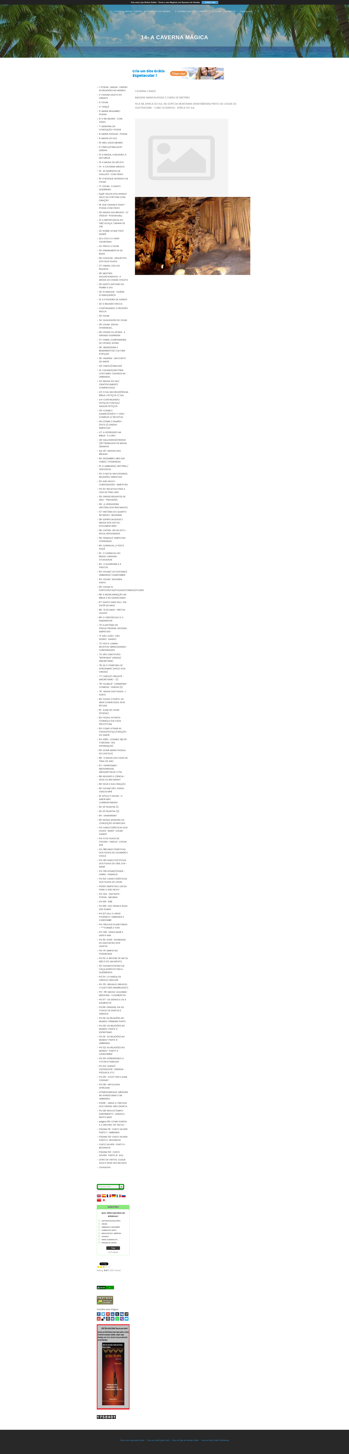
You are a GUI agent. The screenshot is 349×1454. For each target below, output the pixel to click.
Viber (122, 1319)
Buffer (108, 1319)
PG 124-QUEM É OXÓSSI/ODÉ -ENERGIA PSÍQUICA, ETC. (111, 1069)
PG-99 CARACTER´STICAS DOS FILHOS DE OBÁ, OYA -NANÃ (113, 863)
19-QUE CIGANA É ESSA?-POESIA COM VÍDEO (112, 206)
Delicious (103, 1319)
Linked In (113, 1314)
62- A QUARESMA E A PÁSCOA (110, 566)
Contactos (104, 1167)
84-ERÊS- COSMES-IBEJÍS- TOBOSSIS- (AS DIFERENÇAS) (113, 742)
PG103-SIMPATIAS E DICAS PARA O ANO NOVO (113, 888)
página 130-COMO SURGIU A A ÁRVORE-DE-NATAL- (113, 1123)
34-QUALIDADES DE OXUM (113, 320)
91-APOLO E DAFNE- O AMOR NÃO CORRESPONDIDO (110, 799)
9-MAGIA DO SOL (108, 138)
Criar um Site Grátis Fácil (158, 1440)
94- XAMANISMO (108, 815)
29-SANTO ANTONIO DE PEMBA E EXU (111, 286)
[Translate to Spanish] (104, 1195)
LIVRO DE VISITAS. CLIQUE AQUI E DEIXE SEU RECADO (113, 1161)
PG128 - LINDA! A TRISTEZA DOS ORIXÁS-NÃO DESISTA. (113, 1104)
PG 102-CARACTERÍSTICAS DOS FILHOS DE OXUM (113, 880)
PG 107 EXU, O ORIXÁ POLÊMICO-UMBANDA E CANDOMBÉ (111, 917)
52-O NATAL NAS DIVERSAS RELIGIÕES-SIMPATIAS (113, 475)
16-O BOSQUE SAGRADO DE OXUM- (113, 180)
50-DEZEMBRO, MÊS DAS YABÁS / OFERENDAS (112, 460)
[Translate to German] (114, 1195)
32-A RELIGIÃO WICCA (110, 303)
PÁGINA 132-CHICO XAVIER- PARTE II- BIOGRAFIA (113, 1138)
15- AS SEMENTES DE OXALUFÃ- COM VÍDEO (111, 172)
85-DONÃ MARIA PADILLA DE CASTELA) (112, 752)
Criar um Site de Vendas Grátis (185, 1440)
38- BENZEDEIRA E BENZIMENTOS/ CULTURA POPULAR (112, 351)
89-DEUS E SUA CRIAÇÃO (112, 784)
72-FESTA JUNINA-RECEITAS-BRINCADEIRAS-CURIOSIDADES (113, 647)
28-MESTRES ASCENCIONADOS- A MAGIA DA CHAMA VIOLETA (113, 276)
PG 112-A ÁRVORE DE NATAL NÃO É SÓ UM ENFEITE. (113, 960)
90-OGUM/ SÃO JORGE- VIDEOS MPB (112, 790)
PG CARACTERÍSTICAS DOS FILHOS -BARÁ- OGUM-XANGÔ (113, 831)
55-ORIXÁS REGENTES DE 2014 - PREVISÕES (112, 498)
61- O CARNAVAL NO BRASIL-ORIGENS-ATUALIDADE (109, 556)
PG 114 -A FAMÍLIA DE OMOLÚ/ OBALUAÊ (110, 978)
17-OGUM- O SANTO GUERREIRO (110, 188)
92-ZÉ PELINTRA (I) (109, 806)
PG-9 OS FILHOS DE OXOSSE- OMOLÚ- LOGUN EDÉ (113, 842)
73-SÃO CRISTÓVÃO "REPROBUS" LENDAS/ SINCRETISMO (110, 658)
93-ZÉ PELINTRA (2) (109, 811)
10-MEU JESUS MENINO (111, 142)
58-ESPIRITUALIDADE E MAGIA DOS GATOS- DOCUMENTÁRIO (111, 523)
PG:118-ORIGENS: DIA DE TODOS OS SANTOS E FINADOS (111, 1010)
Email (126, 1319)
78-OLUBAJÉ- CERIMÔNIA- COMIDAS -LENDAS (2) (113, 685)
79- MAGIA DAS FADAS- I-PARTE (113, 693)
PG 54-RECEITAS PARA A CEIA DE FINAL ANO (112, 490)
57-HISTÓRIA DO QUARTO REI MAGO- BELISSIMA (113, 513)
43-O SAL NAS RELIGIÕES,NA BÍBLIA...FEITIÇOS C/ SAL (113, 393)
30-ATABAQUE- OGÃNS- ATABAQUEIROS (112, 293)
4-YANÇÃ (104, 106)
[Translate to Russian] (123, 1195)
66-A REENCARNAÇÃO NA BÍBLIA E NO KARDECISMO (112, 596)
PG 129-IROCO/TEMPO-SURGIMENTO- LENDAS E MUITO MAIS (112, 1114)
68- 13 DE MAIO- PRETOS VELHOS (112, 611)
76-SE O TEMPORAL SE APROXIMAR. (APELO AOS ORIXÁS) (112, 668)
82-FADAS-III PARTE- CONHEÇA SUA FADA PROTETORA (110, 721)
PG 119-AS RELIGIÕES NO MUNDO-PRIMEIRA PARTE (112, 1020)
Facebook (99, 1314)
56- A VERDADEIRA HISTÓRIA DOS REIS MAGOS (113, 506)
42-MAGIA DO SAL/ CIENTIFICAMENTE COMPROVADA (109, 384)
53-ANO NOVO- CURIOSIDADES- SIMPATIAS (113, 483)
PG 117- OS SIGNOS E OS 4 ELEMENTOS (112, 1001)
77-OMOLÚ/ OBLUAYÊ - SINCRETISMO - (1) (111, 678)
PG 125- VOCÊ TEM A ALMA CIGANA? (113, 1078)
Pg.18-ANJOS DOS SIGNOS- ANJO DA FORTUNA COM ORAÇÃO (113, 197)
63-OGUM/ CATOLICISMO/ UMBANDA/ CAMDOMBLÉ (113, 573)
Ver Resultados (113, 1252)
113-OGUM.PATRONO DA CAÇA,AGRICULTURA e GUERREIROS (111, 969)
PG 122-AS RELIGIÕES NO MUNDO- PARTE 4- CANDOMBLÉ (112, 1051)
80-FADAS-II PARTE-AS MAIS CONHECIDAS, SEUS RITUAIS (112, 702)
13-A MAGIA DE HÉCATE (111, 162)
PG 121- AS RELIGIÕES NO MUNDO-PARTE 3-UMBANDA (112, 1040)
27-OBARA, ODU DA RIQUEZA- (109, 267)
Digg (122, 1314)
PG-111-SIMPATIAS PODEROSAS (108, 952)
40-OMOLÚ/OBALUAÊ (110, 365)
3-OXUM (103, 102)
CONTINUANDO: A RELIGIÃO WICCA (113, 310)
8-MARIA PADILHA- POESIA (113, 134)
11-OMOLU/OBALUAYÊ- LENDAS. (111, 148)
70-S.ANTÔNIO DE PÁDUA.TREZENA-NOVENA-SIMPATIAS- (113, 628)
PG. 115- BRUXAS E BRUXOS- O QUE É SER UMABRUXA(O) (113, 986)
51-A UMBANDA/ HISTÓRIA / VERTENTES (113, 468)
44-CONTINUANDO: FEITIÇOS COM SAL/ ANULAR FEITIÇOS (109, 403)
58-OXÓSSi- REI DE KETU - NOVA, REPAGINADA (113, 532)
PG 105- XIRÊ (105, 901)
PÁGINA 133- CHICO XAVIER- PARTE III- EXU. (111, 1153)
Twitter (103, 1314)
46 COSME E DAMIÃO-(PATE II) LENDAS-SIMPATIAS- (111, 425)
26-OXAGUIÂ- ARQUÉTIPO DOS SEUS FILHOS (113, 260)
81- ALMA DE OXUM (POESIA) (109, 711)
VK (113, 1319)
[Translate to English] (99, 1195)
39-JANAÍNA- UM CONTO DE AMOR (112, 360)
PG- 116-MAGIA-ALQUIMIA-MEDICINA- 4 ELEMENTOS (113, 993)
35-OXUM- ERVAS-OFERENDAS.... (109, 326)
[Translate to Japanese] (104, 1199)
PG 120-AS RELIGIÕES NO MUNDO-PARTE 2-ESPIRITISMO (112, 1029)
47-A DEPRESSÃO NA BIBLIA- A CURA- (110, 434)
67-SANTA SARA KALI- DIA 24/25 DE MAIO (113, 604)
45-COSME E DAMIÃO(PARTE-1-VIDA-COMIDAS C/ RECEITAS (112, 414)
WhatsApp (117, 1319)
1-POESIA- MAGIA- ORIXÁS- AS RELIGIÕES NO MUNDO (142, 11)
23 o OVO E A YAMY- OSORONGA (109, 240)
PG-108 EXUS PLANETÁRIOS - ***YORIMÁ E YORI (113, 926)
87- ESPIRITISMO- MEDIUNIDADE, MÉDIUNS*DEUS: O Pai (110, 769)
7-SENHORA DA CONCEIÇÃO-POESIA (110, 128)
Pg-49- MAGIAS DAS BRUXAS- (110, 452)
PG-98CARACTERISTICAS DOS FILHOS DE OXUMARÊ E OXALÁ (113, 852)
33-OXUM (104, 315)
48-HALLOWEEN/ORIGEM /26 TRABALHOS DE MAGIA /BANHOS (113, 443)
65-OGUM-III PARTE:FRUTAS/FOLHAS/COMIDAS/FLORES (121, 588)
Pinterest (108, 1314)
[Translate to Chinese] (99, 1199)
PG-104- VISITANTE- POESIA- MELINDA (110, 895)
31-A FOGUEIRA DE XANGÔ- (113, 299)
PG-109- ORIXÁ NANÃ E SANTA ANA (111, 934)
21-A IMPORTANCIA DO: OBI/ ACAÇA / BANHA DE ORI (112, 223)
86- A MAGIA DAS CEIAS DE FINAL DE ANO (113, 759)
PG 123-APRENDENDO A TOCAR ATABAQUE (111, 1060)
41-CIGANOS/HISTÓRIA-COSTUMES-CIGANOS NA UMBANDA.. (112, 373)
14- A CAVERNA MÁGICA (112, 166)
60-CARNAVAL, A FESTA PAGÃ (111, 547)
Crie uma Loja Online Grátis (165, 2)
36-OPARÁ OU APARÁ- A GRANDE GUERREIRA (112, 334)
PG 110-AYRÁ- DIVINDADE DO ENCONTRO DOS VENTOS (112, 943)
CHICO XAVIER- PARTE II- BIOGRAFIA (112, 1146)
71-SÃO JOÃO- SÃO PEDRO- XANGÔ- (109, 637)
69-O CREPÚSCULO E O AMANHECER (111, 619)
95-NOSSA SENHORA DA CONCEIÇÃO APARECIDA (112, 821)
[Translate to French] (109, 1195)
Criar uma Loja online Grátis (132, 1440)
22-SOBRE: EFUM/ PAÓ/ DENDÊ (111, 232)
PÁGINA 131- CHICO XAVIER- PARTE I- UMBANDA (113, 1131)
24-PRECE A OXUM (109, 246)
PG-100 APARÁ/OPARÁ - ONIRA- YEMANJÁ (112, 873)
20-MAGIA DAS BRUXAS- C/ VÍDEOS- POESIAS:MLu (113, 214)
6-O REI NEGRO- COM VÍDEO (110, 120)
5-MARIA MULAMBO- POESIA (110, 113)
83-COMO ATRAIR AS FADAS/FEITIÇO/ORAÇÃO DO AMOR (112, 732)
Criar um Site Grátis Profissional (215, 1440)
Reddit (126, 1314)
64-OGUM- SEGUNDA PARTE (110, 581)
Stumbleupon (99, 1319)
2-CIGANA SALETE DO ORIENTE (110, 96)
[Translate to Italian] (118, 1195)
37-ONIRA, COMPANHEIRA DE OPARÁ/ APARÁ (112, 341)
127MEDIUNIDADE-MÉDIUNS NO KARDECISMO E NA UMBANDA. (113, 1095)
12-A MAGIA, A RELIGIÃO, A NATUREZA (113, 156)
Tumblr (117, 1314)
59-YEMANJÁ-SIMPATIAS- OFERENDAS (113, 539)
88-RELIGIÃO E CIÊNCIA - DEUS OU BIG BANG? (112, 778)
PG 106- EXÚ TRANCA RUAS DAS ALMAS (113, 907)
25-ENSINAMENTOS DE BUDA (111, 252)
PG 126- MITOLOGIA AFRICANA (109, 1086)
